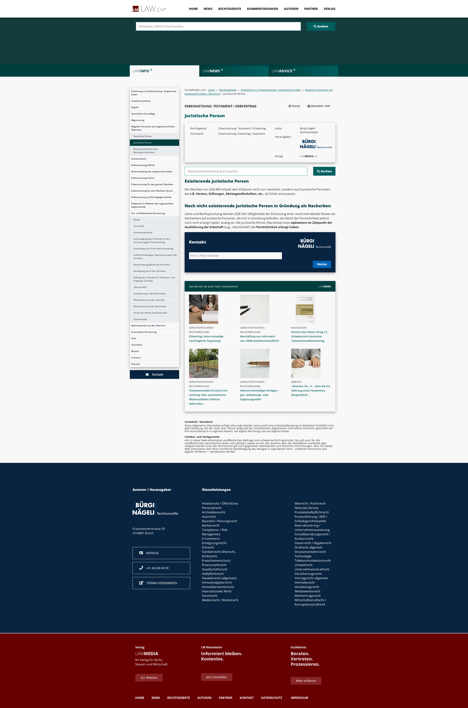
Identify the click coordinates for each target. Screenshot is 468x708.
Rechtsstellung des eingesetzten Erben (152, 171)
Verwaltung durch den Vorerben (149, 271)
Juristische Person (142, 142)
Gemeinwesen (138, 158)
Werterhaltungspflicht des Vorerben (151, 264)
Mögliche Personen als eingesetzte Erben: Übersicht (153, 128)
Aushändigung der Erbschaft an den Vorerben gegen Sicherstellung (151, 240)
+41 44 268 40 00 (156, 568)
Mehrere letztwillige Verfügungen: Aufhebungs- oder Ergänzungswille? (259, 395)
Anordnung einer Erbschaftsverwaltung (153, 248)
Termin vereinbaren (160, 583)
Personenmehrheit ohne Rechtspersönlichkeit (145, 150)
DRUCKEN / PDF (320, 106)
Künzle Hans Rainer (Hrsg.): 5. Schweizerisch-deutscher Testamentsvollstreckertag (309, 336)
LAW (325, 286)
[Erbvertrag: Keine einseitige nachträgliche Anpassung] (210, 309)
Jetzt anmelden (216, 677)
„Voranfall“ (138, 226)
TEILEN (295, 106)
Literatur (136, 357)
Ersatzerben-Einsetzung (144, 332)
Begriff (134, 107)
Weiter (322, 264)
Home (193, 9)
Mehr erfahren (306, 681)
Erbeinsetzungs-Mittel (143, 165)
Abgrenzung (137, 120)
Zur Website (149, 678)
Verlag (329, 9)
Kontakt (135, 364)
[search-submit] (321, 26)
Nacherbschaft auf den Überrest (148, 325)
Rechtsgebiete (229, 9)
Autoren (291, 9)
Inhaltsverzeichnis (141, 100)
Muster (135, 351)
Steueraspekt (140, 319)
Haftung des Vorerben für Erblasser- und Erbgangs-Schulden (154, 279)
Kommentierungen (262, 9)
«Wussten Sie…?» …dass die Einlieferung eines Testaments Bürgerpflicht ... (311, 390)
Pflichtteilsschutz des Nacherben (150, 306)
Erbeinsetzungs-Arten (142, 177)
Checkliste (136, 344)
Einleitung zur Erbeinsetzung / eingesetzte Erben (153, 93)
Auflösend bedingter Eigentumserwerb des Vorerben (155, 256)
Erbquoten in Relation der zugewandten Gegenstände (152, 205)
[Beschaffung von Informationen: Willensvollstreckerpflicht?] (261, 309)
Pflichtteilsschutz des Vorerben (149, 299)
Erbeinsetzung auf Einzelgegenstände (151, 197)
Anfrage (151, 553)
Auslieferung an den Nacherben (149, 293)
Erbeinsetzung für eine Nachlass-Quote (152, 190)
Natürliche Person (142, 136)
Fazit (133, 338)
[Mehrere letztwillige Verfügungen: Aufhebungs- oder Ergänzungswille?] (261, 363)
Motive (136, 219)
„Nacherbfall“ (140, 287)
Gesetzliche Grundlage (143, 113)
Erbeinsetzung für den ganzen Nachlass (152, 184)
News (208, 9)
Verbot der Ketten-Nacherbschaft (150, 312)
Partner (311, 9)
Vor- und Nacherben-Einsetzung (148, 213)
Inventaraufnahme (142, 232)
